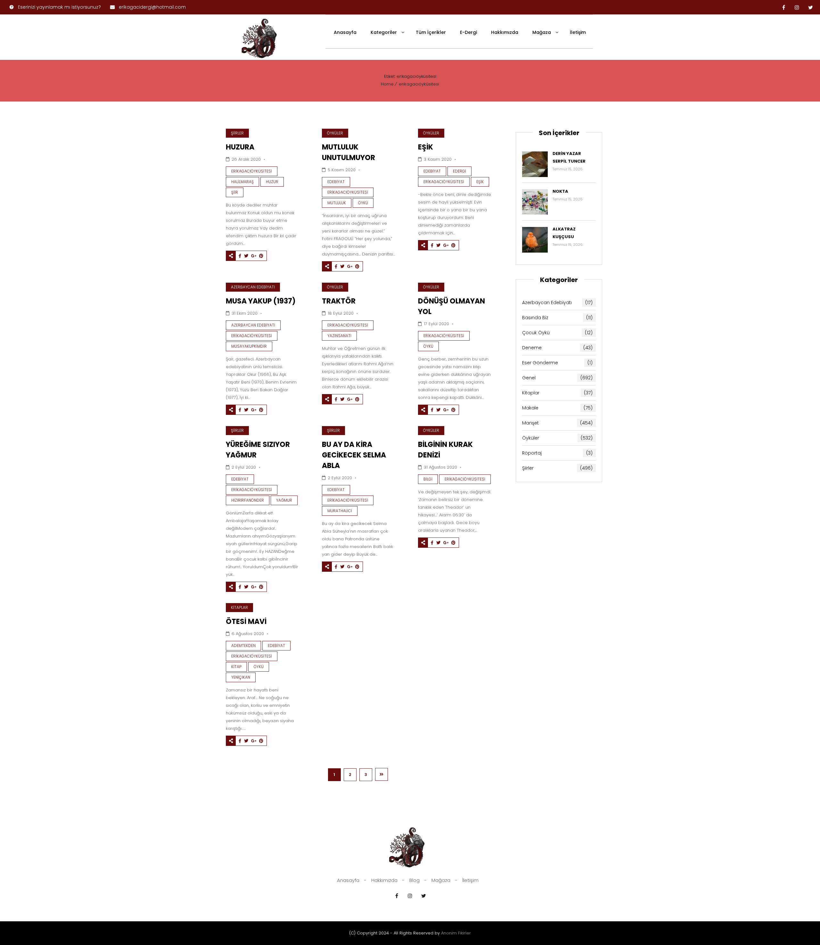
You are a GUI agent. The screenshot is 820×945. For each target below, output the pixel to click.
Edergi (459, 171)
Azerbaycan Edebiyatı (253, 287)
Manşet (557, 423)
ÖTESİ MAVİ (246, 621)
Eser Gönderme (557, 362)
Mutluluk (336, 203)
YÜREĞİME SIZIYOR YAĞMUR (258, 450)
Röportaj (557, 453)
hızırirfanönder (247, 500)
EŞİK (425, 147)
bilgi (427, 479)
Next (381, 774)
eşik (480, 181)
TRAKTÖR (339, 301)
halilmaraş (242, 181)
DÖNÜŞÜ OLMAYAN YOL (451, 306)
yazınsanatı (339, 335)
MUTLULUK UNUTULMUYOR (348, 152)
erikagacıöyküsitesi (419, 84)
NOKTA (560, 191)
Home (387, 84)
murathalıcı (339, 510)
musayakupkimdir (249, 346)
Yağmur (284, 500)
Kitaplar (239, 607)
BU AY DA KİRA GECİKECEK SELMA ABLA (354, 455)
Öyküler (335, 133)
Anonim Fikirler (456, 933)
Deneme (557, 347)
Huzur (272, 181)
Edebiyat (336, 181)
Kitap (236, 666)
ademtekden (243, 645)
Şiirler (237, 133)
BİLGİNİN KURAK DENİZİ (445, 450)
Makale (557, 408)
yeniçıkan (240, 677)
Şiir (234, 192)
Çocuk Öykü (557, 332)
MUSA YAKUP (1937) (261, 301)
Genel (557, 378)
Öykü (363, 203)
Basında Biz (557, 317)
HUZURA (240, 147)
